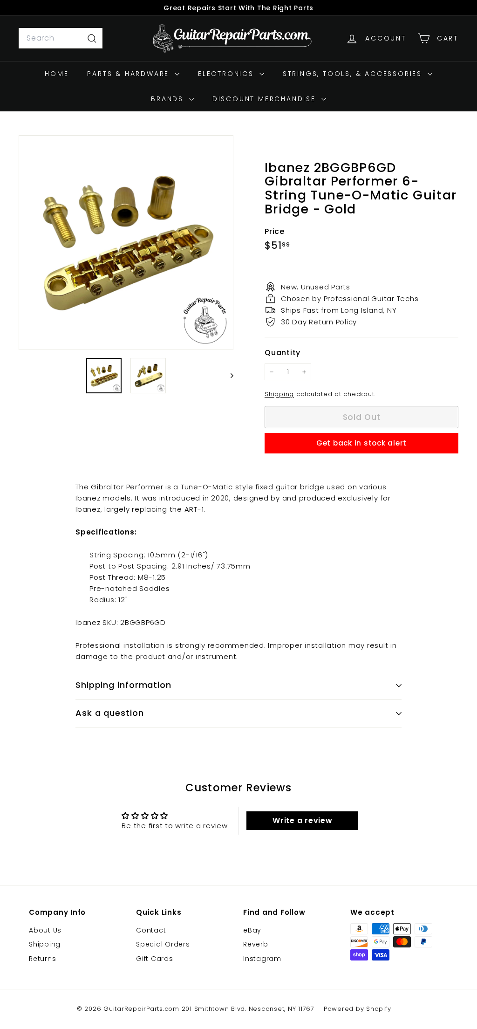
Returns (42, 958)
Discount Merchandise (265, 98)
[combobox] (60, 38)
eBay (252, 930)
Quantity (282, 352)
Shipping (279, 394)
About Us (45, 930)
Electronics (227, 73)
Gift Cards (154, 958)
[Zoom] (126, 243)
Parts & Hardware (129, 73)
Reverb (255, 944)
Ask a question (109, 713)
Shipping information (123, 685)
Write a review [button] (303, 820)
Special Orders (163, 944)
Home (56, 73)
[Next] (227, 375)
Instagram (262, 958)
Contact (151, 930)
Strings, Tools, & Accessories (354, 73)
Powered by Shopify (357, 1008)
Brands (169, 98)
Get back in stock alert (361, 443)
